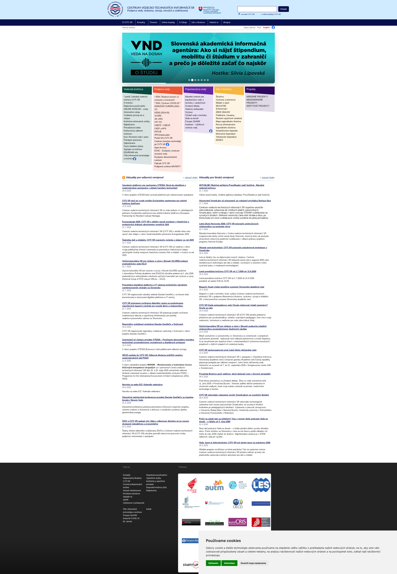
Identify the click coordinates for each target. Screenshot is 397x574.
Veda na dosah (191, 118)
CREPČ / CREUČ (162, 125)
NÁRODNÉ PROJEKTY (257, 97)
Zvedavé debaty (192, 106)
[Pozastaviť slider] (268, 36)
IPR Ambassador (162, 135)
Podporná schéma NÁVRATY (167, 166)
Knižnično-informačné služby (137, 121)
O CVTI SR (127, 22)
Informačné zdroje (132, 112)
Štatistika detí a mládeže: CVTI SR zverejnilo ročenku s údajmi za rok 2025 (158, 240)
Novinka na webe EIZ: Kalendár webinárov (142, 384)
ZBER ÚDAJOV (223, 112)
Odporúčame (129, 143)
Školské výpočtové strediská (229, 118)
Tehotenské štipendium (226, 137)
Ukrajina (226, 22)
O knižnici (128, 103)
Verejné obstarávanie (132, 490)
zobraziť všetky (191, 177)
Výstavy (189, 112)
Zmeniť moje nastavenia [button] (253, 563)
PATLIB (157, 131)
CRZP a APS (160, 128)
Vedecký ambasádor (194, 109)
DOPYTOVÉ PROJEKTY (258, 106)
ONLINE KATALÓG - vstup (136, 109)
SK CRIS (158, 119)
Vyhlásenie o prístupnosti (133, 503)
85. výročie (127, 521)
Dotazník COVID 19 (131, 518)
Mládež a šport (222, 103)
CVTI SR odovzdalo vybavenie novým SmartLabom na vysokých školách (234, 395)
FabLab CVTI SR (162, 163)
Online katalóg (168, 22)
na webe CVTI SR (248, 14)
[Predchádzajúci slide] (127, 57)
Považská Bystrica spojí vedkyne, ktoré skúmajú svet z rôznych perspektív (235, 374)
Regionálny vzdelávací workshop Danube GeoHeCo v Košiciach (152, 324)
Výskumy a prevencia (225, 100)
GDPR (125, 500)
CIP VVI (158, 122)
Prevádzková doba (132, 127)
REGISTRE (221, 106)
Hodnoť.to (214, 22)
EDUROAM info (131, 152)
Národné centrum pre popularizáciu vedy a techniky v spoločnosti (195, 100)
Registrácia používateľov (156, 475)
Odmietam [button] (229, 563)
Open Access (160, 147)
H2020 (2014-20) (161, 112)
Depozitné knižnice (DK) (156, 487)
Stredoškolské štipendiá (226, 131)
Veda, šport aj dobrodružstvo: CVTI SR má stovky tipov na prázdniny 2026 (234, 442)
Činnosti (153, 22)
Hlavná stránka (128, 27)
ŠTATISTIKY (221, 109)
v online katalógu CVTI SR (271, 14)
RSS (259, 27)
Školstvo (220, 97)
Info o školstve (198, 22)
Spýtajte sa (127, 497)
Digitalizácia (129, 124)
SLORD (157, 116)
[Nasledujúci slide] (270, 57)
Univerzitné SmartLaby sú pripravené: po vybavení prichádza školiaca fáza (235, 201)
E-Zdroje (183, 22)
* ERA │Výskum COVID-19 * (167, 103)
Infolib (148, 509)
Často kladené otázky (133, 146)
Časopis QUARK (192, 121)
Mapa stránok (249, 27)
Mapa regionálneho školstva (228, 121)
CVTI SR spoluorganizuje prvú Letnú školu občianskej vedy (227, 350)
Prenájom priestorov (133, 140)
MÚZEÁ (219, 140)
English (266, 27)
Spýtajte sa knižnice (133, 149)
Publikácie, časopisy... (226, 115)
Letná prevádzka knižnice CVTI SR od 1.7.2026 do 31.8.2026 (227, 271)
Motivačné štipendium (226, 134)
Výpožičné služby (153, 478)
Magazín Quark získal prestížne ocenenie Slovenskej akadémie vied (231, 287)
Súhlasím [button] (213, 563)
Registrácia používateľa (134, 106)
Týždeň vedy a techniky (196, 115)
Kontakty (141, 22)
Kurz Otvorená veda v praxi (136, 137)
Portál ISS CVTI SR (163, 138)
